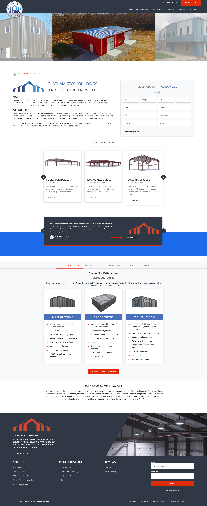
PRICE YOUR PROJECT (190, 3)
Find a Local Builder (67, 476)
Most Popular (147, 86)
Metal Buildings (65, 467)
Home (130, 9)
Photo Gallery (110, 471)
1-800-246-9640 (171, 3)
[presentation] (43, 177)
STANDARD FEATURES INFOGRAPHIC (103, 371)
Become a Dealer (173, 490)
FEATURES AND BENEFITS (69, 265)
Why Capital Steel (20, 467)
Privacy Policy (144, 501)
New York (23, 74)
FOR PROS (193, 9)
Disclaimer (132, 501)
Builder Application (20, 484)
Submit (172, 483)
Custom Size (169, 86)
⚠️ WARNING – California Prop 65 (180, 501)
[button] (93, 65)
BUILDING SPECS (92, 265)
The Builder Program (21, 476)
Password (154, 471)
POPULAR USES (132, 265)
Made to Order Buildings (69, 471)
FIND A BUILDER (142, 9)
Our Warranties (19, 471)
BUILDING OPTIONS (113, 265)
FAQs (146, 265)
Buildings (157, 9)
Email (153, 462)
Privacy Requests (159, 501)
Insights (181, 9)
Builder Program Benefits (23, 480)
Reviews (170, 9)
